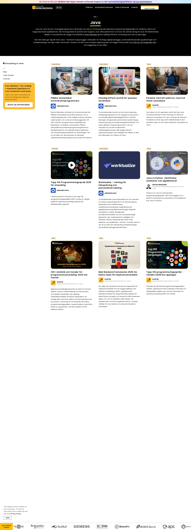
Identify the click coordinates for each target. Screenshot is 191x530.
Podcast (6, 79)
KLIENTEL (135, 7)
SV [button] (60, 7)
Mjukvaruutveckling (104, 7)
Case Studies (8, 75)
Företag (89, 7)
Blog (5, 72)
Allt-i (95, 17)
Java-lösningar (90, 34)
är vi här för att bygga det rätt (143, 42)
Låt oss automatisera (142, 2)
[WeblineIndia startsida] (42, 7)
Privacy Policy (15, 514)
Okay (8, 518)
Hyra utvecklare (122, 7)
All (4, 68)
